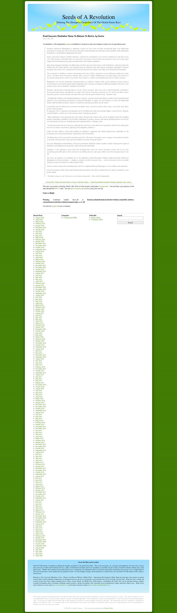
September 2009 (40, 546)
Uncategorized (103, 186)
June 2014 (38, 432)
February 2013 (40, 464)
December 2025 (40, 227)
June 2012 (38, 480)
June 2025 (38, 233)
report (69, 44)
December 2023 (40, 265)
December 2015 (40, 404)
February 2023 (40, 283)
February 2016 (40, 400)
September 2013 (40, 450)
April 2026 (39, 219)
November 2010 (40, 518)
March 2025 (39, 237)
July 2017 (38, 377)
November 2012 (40, 470)
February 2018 (40, 367)
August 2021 (39, 313)
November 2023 (40, 267)
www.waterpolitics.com (61, 585)
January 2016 (39, 402)
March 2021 (39, 323)
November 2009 (40, 542)
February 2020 (40, 339)
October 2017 (39, 371)
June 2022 (38, 299)
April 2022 (39, 303)
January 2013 (39, 466)
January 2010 (39, 538)
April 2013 (39, 460)
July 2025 (38, 231)
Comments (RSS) (97, 219)
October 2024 (39, 247)
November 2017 (40, 369)
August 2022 (39, 295)
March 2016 (39, 398)
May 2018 (38, 365)
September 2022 (40, 293)
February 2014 (40, 440)
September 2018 (40, 357)
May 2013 (38, 458)
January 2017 (39, 383)
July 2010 (38, 526)
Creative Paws (108, 608)
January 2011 (39, 514)
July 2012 (38, 478)
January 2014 (39, 442)
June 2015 (38, 416)
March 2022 (39, 305)
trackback (87, 188)
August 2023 (39, 273)
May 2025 (38, 235)
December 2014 (40, 426)
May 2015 (38, 418)
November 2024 (40, 245)
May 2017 (38, 380)
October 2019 (39, 345)
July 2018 (38, 361)
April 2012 (39, 484)
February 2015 (40, 422)
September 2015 (40, 410)
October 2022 (39, 291)
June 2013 (38, 456)
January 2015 (39, 424)
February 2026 (40, 223)
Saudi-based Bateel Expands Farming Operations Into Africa (111, 182)
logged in (55, 206)
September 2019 (40, 347)
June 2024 (38, 255)
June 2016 (38, 392)
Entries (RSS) (95, 217)
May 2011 (38, 506)
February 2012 (40, 488)
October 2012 (39, 472)
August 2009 (39, 548)
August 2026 (39, 217)
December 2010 (40, 516)
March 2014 (39, 438)
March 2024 (39, 259)
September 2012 (40, 474)
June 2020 (38, 333)
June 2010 (38, 528)
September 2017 (40, 373)
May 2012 (38, 482)
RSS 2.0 (57, 188)
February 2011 (40, 512)
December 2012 (40, 468)
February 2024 (40, 261)
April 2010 (39, 532)
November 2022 (40, 289)
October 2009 (39, 544)
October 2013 (39, 448)
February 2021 (40, 325)
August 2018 (39, 359)
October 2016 (39, 387)
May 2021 (38, 319)
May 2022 (38, 301)
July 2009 (38, 550)
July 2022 (38, 297)
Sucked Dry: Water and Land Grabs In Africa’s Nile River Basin (67, 182)
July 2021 (38, 315)
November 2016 (40, 384)
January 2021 (39, 327)
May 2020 (38, 335)
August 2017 (39, 375)
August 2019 (39, 349)
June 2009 (38, 551)
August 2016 (39, 388)
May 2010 (38, 530)
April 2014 (39, 436)
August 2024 (39, 251)
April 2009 (39, 555)
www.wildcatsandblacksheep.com (100, 585)
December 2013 (40, 444)
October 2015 (39, 408)
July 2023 (38, 275)
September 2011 (40, 498)
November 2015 (40, 406)
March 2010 (39, 534)
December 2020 (40, 329)
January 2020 (39, 341)
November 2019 (40, 343)
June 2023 (38, 277)
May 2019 (38, 353)
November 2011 (40, 494)
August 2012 (39, 476)
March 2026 (39, 221)
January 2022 (39, 309)
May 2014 (38, 434)
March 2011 (39, 510)
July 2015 (38, 414)
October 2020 (39, 331)
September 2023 (40, 271)
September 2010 (40, 522)
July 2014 (38, 430)
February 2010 (40, 536)
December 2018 (40, 355)
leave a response (75, 188)
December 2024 (40, 243)
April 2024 (39, 257)
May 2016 (38, 394)
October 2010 (39, 520)
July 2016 (38, 390)
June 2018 (38, 363)
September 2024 (40, 249)
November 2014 (40, 428)
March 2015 (39, 420)
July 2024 (38, 253)
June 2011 (38, 504)
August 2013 (39, 452)
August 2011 (39, 500)
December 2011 (40, 492)
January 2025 (39, 241)
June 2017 (38, 379)
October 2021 (39, 311)
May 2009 (38, 554)
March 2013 (39, 462)
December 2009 (40, 540)
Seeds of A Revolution (88, 17)
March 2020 (39, 337)
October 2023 (39, 269)
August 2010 (39, 524)
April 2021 (39, 321)
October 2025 (39, 229)
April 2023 (39, 281)
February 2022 (40, 307)
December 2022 (40, 287)
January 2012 (39, 490)
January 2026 (39, 225)
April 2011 (39, 508)
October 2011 (39, 496)
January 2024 (39, 263)
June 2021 (38, 317)
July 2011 (38, 502)
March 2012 (39, 486)
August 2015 (39, 412)
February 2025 (40, 239)
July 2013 (38, 454)
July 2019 (38, 351)
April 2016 (39, 396)
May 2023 (38, 279)
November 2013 (40, 446)
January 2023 (39, 285)
